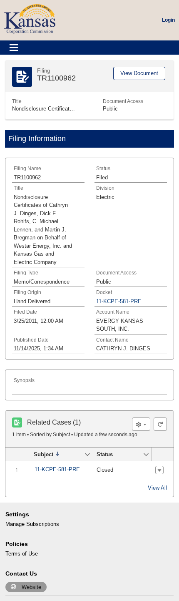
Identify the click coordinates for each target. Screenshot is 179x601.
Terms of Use (21, 554)
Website (31, 587)
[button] (57, 454)
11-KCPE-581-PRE (57, 469)
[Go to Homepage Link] (29, 18)
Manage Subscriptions (32, 524)
